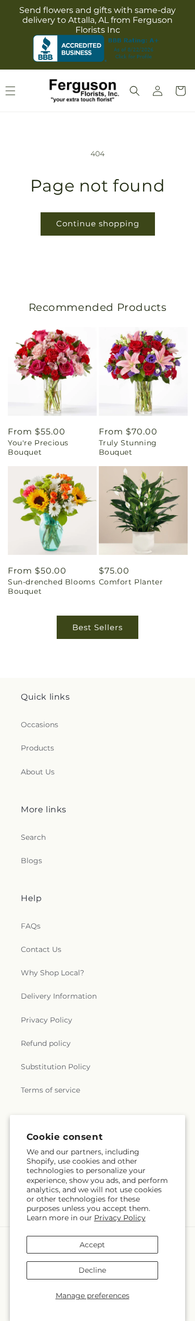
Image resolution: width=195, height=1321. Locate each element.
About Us (38, 772)
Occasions (39, 724)
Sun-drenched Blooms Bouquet (51, 586)
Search (33, 837)
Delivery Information (59, 996)
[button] (134, 90)
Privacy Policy (120, 1217)
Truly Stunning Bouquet (128, 447)
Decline (92, 1270)
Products (37, 748)
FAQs (31, 926)
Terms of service (50, 1090)
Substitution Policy (55, 1066)
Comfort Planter (131, 582)
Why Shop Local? (52, 972)
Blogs (31, 860)
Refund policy (46, 1043)
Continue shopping (97, 223)
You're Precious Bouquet (38, 447)
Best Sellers (97, 627)
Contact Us (41, 949)
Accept (92, 1244)
